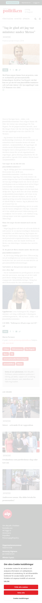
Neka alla (21, 593)
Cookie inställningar (21, 598)
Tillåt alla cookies (21, 587)
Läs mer (6, 581)
